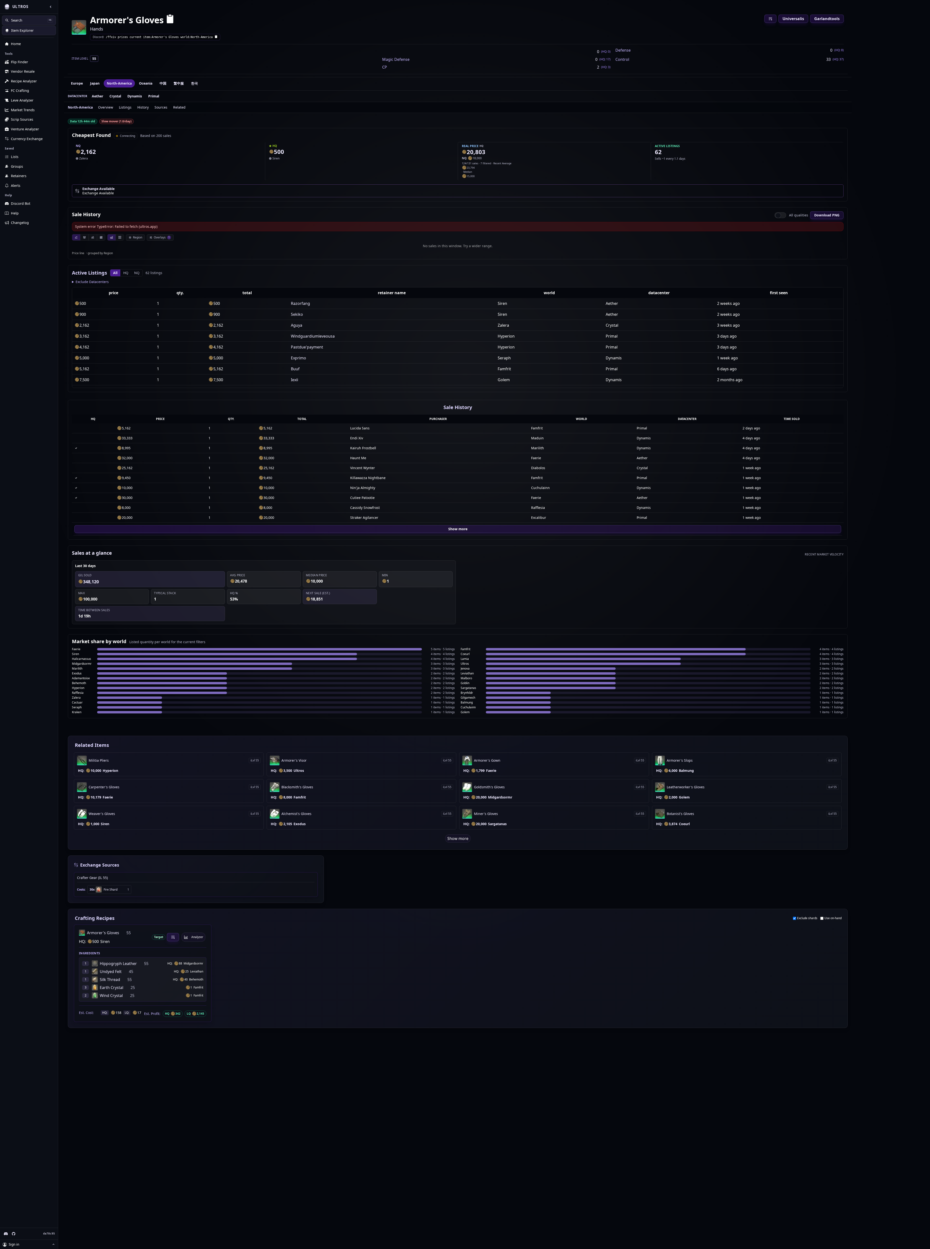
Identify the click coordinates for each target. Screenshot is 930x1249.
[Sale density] (101, 237)
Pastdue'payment (307, 347)
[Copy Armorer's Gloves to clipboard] (170, 20)
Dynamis (134, 96)
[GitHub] (13, 1234)
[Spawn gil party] (78, 151)
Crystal (115, 96)
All (115, 272)
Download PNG (826, 215)
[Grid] (120, 237)
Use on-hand (833, 918)
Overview (105, 107)
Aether (97, 96)
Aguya (296, 325)
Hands (96, 29)
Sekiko (297, 314)
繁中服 (179, 83)
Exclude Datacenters (92, 281)
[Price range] (92, 237)
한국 (194, 83)
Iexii (294, 379)
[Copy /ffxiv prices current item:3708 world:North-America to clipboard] (216, 37)
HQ (125, 272)
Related (179, 107)
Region (137, 237)
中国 (163, 83)
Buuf (295, 369)
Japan (95, 83)
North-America (119, 83)
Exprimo (298, 358)
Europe (77, 83)
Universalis (793, 18)
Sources (161, 107)
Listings (125, 107)
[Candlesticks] (84, 237)
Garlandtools (827, 18)
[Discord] (6, 1234)
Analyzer (197, 937)
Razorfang (300, 303)
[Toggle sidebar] (50, 6)
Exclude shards (807, 918)
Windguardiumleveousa (313, 336)
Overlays (162, 237)
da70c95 (49, 1233)
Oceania (145, 83)
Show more (457, 529)
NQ (137, 272)
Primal (153, 96)
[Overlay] (112, 237)
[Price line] (76, 237)
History (143, 107)
